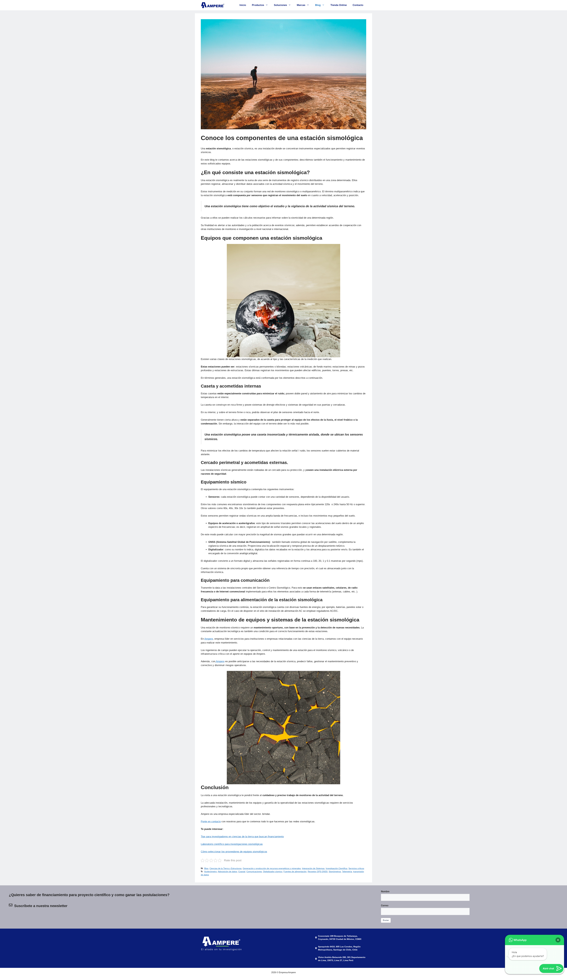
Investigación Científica (336, 868)
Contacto (358, 5)
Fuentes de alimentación (295, 871)
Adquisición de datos (227, 871)
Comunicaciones (254, 871)
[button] (558, 939)
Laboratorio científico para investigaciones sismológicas (232, 844)
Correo (384, 905)
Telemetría (347, 871)
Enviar (386, 920)
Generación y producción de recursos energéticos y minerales (272, 868)
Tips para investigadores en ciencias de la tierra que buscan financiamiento (242, 836)
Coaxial (241, 871)
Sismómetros (335, 871)
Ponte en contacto (211, 821)
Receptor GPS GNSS (318, 871)
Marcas (301, 5)
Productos (258, 5)
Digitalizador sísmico (272, 871)
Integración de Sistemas (313, 868)
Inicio (242, 5)
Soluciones (280, 5)
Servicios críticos (356, 868)
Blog (318, 5)
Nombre (385, 891)
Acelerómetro (210, 871)
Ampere (208, 638)
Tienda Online (338, 5)
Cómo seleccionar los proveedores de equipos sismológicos (234, 851)
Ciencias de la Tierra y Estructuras (226, 868)
